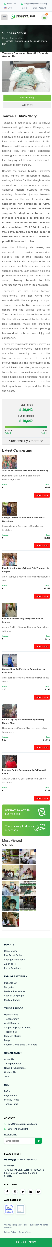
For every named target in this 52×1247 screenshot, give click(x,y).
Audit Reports (11, 1023)
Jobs (6, 1076)
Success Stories (12, 1036)
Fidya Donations (12, 968)
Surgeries (9, 987)
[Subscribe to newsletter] (38, 1141)
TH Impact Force (13, 1063)
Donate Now (42, 495)
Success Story (17, 38)
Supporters (27, 104)
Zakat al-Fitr (10, 963)
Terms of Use (11, 1104)
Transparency (11, 1018)
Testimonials (10, 1031)
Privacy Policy (11, 1099)
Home (5, 38)
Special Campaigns (14, 995)
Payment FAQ (11, 1095)
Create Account (39, 8)
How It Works (11, 1014)
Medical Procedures (14, 991)
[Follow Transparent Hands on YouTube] (38, 1192)
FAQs (7, 1091)
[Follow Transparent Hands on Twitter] (23, 1192)
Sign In (24, 8)
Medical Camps (12, 1000)
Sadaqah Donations (14, 959)
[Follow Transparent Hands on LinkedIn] (30, 1192)
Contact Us (10, 1072)
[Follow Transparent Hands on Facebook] (7, 1192)
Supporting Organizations (17, 1027)
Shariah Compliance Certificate (20, 1044)
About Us (9, 1059)
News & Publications (15, 1068)
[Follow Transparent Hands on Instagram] (15, 1192)
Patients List (10, 982)
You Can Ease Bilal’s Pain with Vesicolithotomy (25, 470)
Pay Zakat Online (13, 955)
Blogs (7, 1040)
